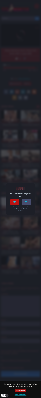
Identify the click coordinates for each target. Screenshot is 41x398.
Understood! (20, 390)
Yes (14, 202)
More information (20, 395)
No (26, 202)
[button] (4, 395)
